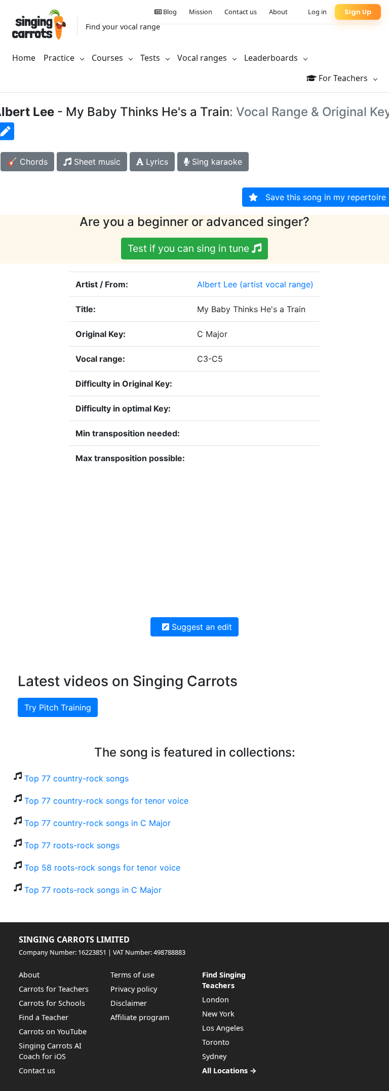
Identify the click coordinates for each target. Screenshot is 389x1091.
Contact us (240, 11)
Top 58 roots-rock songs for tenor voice (102, 867)
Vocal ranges (203, 57)
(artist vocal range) (277, 284)
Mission (200, 11)
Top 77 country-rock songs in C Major (97, 823)
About (278, 11)
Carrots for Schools (52, 1003)
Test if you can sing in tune (190, 248)
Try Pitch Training (57, 707)
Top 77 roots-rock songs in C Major (93, 890)
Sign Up (357, 12)
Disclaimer (128, 1003)
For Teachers (343, 78)
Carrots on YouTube (53, 1031)
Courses (108, 57)
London (215, 999)
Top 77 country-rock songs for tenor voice (106, 801)
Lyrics (155, 162)
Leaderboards (272, 57)
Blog (169, 11)
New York (218, 1014)
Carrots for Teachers (54, 989)
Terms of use (132, 975)
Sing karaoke (215, 162)
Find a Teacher (43, 1017)
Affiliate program (139, 1017)
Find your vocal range (123, 26)
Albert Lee (217, 284)
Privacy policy (133, 989)
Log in (317, 11)
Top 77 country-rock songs (76, 778)
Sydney (214, 1056)
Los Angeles (223, 1028)
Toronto (215, 1042)
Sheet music (96, 162)
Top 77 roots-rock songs (72, 845)
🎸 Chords (27, 162)
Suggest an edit (200, 627)
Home (23, 57)
